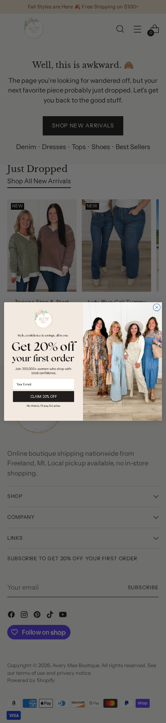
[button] (43, 406)
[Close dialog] (156, 307)
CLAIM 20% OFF (43, 396)
